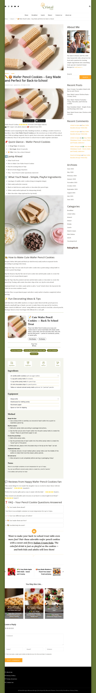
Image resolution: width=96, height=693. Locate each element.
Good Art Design (75, 155)
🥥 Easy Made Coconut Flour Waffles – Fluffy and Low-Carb (34, 608)
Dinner (50, 15)
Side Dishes (71, 234)
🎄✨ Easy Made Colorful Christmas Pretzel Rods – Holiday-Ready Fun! (34, 614)
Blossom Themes (51, 690)
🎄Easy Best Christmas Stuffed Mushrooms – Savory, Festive (14, 614)
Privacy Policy (11, 675)
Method (43, 365)
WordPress (66, 690)
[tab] (34, 509)
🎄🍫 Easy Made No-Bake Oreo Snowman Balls (54, 608)
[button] (58, 375)
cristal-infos (71, 214)
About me (68, 15)
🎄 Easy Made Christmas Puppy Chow (54, 615)
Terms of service (11, 679)
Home (26, 15)
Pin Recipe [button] (42, 339)
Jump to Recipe (29, 121)
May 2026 (70, 172)
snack (12, 73)
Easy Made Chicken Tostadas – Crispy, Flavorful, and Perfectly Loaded (77, 101)
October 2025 (71, 186)
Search (69, 74)
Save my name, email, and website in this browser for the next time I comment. (29, 654)
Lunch (43, 15)
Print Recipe (41, 121)
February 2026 (72, 176)
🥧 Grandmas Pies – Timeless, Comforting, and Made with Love (14, 608)
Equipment (28, 365)
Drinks (69, 224)
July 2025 (70, 196)
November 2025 (72, 182)
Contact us (59, 15)
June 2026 (70, 169)
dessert (7, 73)
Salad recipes (71, 231)
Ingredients (12, 365)
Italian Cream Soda (43, 542)
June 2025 (70, 199)
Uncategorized (72, 241)
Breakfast (35, 15)
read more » (78, 67)
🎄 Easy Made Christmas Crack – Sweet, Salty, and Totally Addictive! (80, 140)
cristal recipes (9, 85)
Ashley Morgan (75, 146)
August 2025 (71, 193)
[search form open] (89, 6)
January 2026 (71, 179)
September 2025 (72, 189)
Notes (57, 365)
